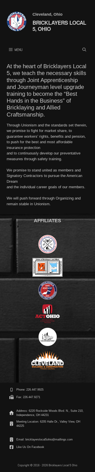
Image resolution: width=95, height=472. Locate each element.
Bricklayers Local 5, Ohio (59, 26)
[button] (84, 49)
